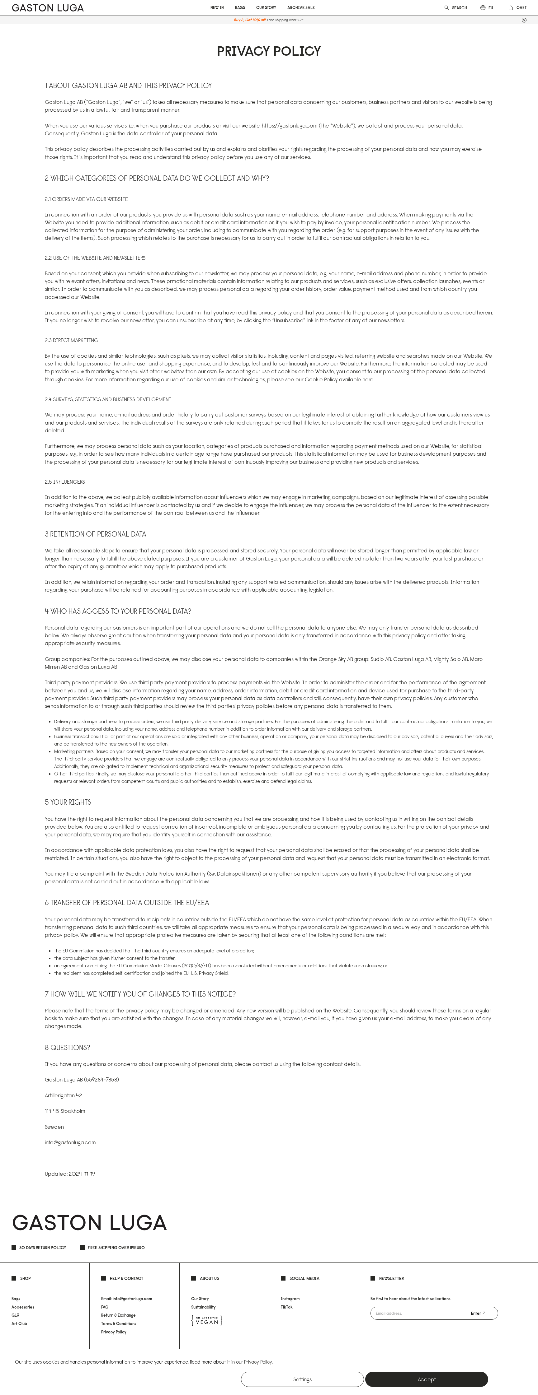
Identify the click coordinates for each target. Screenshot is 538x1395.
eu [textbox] (490, 7)
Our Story (200, 1298)
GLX (15, 1315)
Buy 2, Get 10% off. (250, 19)
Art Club (19, 1323)
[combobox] (459, 7)
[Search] (446, 7)
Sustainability (203, 1306)
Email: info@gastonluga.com (126, 1298)
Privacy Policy (113, 1331)
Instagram (290, 1298)
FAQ (104, 1306)
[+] (524, 20)
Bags (16, 1298)
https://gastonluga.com (290, 125)
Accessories (23, 1306)
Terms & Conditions (118, 1323)
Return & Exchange (118, 1315)
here (367, 379)
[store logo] (48, 7)
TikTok (287, 1306)
